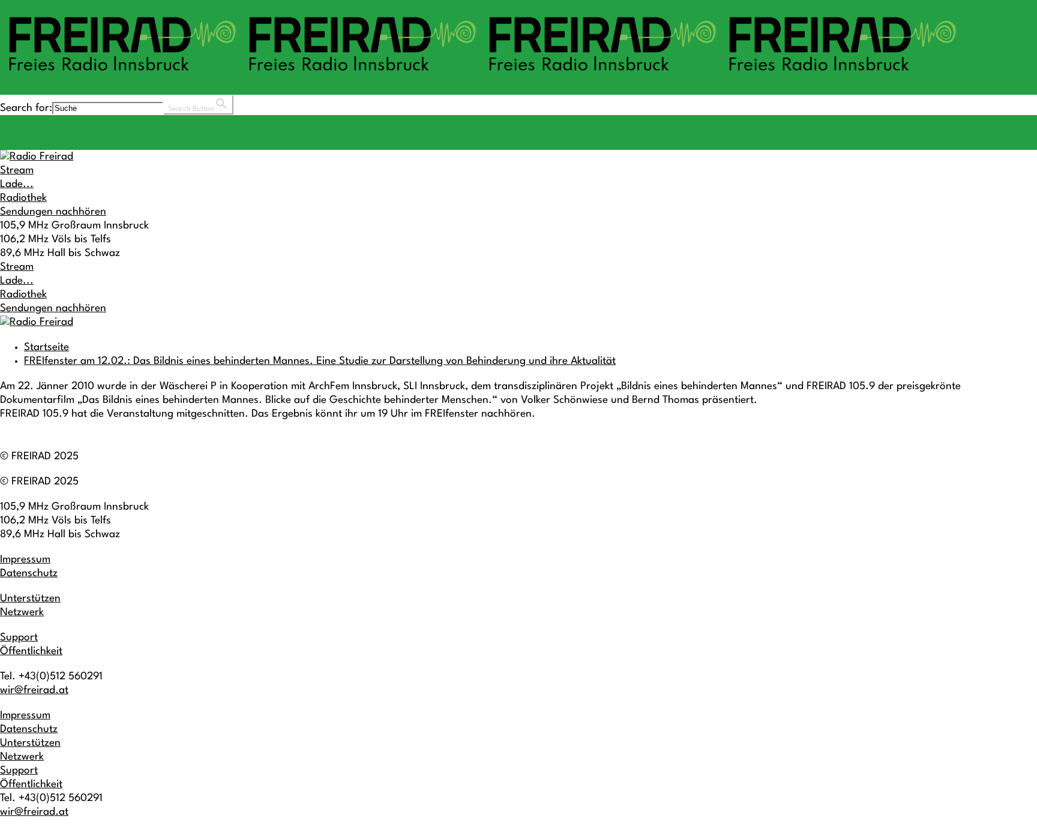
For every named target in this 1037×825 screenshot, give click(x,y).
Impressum (25, 560)
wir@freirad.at (34, 690)
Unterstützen (30, 599)
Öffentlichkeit (31, 651)
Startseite (46, 347)
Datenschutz (29, 573)
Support (19, 638)
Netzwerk (22, 612)
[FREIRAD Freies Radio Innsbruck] (480, 76)
